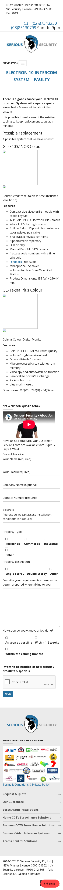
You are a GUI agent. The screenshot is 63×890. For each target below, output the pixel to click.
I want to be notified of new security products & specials (28, 669)
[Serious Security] (31, 43)
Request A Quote (14, 794)
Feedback (16, 262)
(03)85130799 (23, 27)
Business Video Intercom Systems (26, 833)
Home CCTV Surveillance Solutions (27, 817)
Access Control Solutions (20, 841)
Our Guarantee (13, 802)
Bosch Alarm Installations (20, 810)
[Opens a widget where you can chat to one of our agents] (49, 884)
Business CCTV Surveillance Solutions (29, 825)
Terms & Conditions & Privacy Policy (26, 784)
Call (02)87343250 (40, 23)
